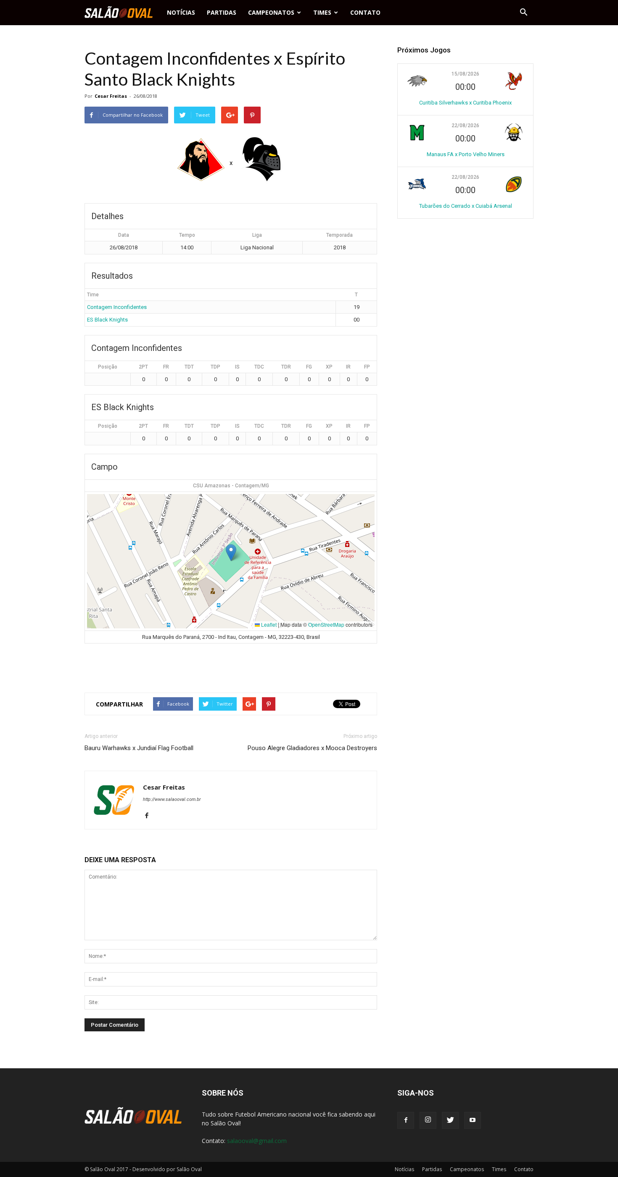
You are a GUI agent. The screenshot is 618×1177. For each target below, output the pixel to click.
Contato (365, 12)
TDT (189, 367)
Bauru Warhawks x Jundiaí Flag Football (139, 748)
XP (329, 367)
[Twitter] (450, 1120)
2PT (143, 367)
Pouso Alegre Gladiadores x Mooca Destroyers (312, 748)
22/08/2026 (465, 125)
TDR (286, 367)
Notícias (181, 12)
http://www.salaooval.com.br (172, 799)
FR (166, 367)
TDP (215, 367)
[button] (523, 13)
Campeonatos (271, 12)
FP (367, 367)
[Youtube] (472, 1120)
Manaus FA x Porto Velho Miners (465, 154)
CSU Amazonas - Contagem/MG (231, 486)
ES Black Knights (107, 319)
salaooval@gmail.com (257, 1141)
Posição (107, 367)
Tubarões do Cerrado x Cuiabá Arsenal (465, 206)
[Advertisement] (230, 664)
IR (348, 367)
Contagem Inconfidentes (117, 307)
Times (322, 12)
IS (237, 367)
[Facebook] (150, 816)
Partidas (221, 12)
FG (309, 367)
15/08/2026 (465, 74)
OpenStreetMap (326, 624)
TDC (259, 367)
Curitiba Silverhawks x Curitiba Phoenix (465, 102)
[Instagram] (428, 1120)
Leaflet (268, 624)
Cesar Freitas (111, 96)
